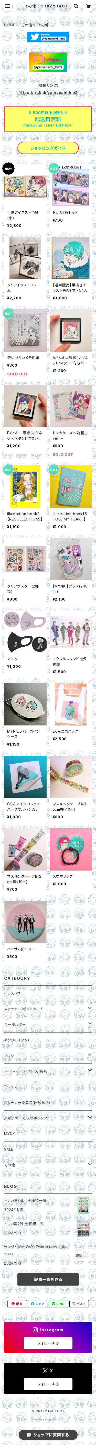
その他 (26, 25)
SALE (8, 1149)
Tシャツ (10, 1087)
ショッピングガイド (48, 148)
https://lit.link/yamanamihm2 (48, 92)
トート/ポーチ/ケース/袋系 (25, 1071)
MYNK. (10, 1134)
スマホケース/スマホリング (25, 1118)
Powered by (42, 1419)
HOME (9, 25)
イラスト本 (12, 993)
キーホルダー (15, 1024)
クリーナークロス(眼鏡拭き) (27, 1102)
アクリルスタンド (17, 1040)
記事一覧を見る (48, 1279)
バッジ (9, 1055)
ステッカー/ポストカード (24, 1009)
